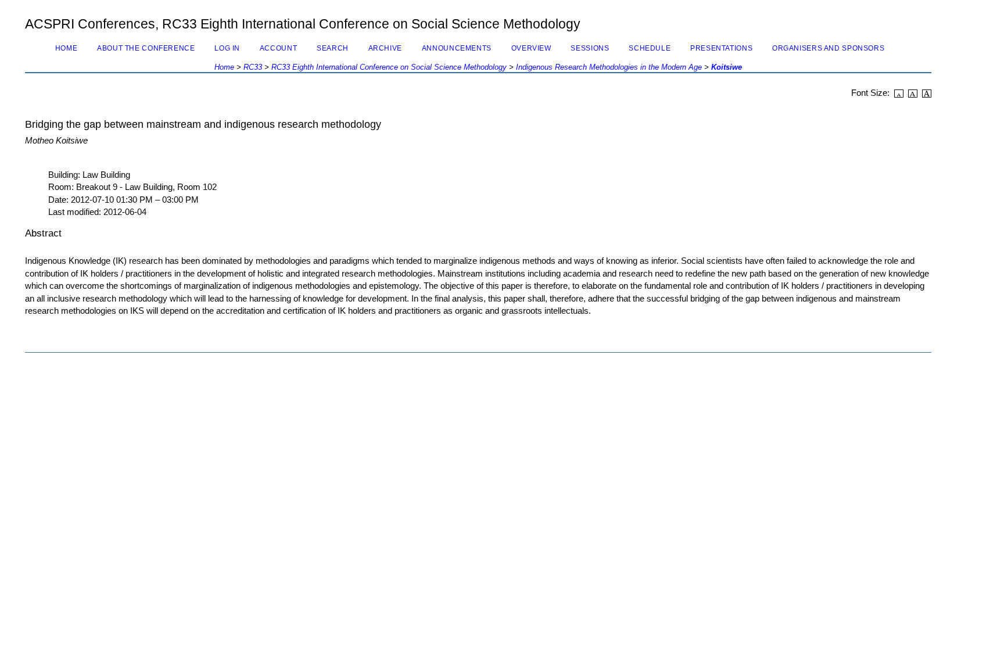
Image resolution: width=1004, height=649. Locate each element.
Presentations (721, 48)
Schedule (649, 48)
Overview (531, 48)
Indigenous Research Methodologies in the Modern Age (609, 67)
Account (278, 48)
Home (66, 48)
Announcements (457, 48)
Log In (227, 48)
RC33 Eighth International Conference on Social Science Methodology (389, 67)
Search (333, 48)
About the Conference (146, 48)
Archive (385, 48)
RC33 (252, 67)
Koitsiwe (726, 67)
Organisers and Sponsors (828, 48)
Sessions (590, 48)
